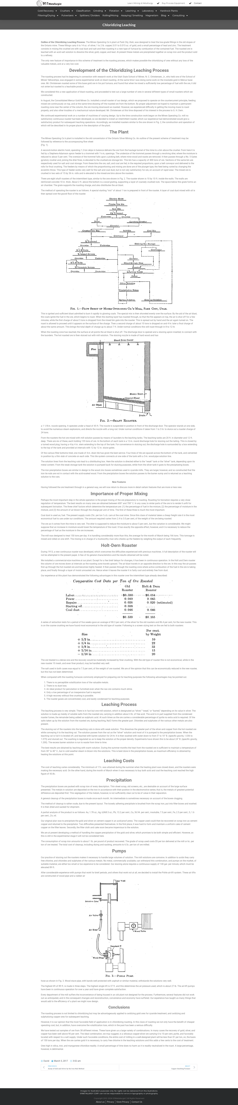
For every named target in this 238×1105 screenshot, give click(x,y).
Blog (163, 15)
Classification (83, 10)
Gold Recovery (46, 10)
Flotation (114, 10)
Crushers (65, 10)
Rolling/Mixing (110, 15)
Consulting (178, 15)
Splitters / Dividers (90, 15)
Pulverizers (67, 15)
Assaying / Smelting (132, 15)
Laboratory (148, 10)
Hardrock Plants (169, 10)
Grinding (98, 10)
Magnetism (152, 15)
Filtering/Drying (46, 15)
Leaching (130, 10)
